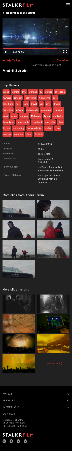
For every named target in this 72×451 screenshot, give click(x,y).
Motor (29, 134)
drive (48, 104)
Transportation (34, 128)
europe (48, 92)
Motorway (36, 116)
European (60, 92)
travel (34, 104)
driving (56, 104)
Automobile (32, 110)
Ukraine (33, 92)
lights (47, 116)
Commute (46, 110)
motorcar (18, 134)
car (41, 104)
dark (55, 98)
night (6, 92)
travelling (8, 110)
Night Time (44, 98)
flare (18, 104)
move (57, 128)
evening (15, 92)
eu (41, 92)
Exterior (18, 98)
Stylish (6, 128)
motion (48, 128)
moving (7, 134)
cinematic (50, 122)
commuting (18, 128)
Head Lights (23, 122)
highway (24, 116)
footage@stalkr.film (13, 420)
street (14, 116)
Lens (25, 104)
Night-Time (30, 98)
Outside (7, 98)
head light (8, 122)
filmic (60, 122)
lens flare (8, 104)
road (5, 116)
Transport (58, 110)
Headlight (37, 122)
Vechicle (38, 134)
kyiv (24, 92)
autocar (20, 110)
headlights (58, 116)
